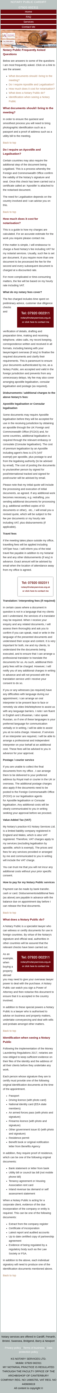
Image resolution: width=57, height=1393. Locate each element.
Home (28, 11)
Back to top (9, 142)
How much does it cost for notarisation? (32, 88)
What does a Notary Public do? (27, 92)
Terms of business (33, 1347)
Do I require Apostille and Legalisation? (31, 84)
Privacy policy (13, 1347)
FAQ (28, 16)
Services (29, 21)
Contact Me (28, 26)
